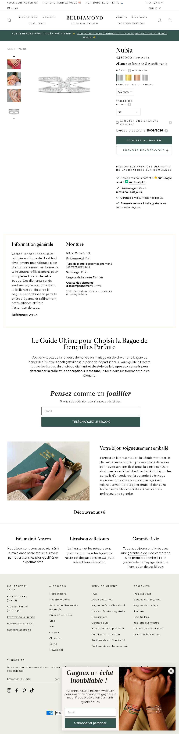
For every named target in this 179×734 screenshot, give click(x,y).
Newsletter (56, 649)
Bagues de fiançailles (147, 599)
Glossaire (55, 638)
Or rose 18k (136, 77)
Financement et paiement (107, 628)
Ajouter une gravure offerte (139, 123)
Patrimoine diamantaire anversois (63, 607)
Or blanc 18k (120, 77)
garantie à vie (137, 553)
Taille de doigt (124, 103)
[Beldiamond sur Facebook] (17, 690)
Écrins (53, 643)
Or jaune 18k (128, 77)
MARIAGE (49, 17)
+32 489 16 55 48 (17, 606)
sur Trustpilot (137, 182)
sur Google (165, 178)
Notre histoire (58, 593)
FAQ (94, 593)
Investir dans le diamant (149, 628)
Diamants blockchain (147, 634)
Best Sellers (141, 616)
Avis (51, 626)
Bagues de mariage (146, 605)
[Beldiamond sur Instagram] (9, 690)
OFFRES (12, 7)
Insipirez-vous (142, 593)
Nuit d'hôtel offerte (19, 629)
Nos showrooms (132, 23)
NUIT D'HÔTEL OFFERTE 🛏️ (105, 2)
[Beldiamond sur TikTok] (32, 690)
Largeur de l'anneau (135, 84)
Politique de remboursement (109, 646)
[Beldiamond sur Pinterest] (24, 690)
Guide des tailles (101, 599)
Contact (54, 632)
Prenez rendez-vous (19, 623)
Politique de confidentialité (108, 640)
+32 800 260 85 (17, 596)
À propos (139, 17)
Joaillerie (37, 23)
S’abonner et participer (90, 723)
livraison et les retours (88, 548)
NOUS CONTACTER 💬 (22, 2)
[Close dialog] (171, 671)
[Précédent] (14, 57)
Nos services (99, 616)
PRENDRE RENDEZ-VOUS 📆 (61, 2)
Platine (145, 77)
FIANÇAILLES (28, 17)
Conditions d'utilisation (105, 634)
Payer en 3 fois (141, 57)
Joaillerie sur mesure (146, 622)
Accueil (11, 48)
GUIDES (121, 17)
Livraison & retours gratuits (108, 611)
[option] (89, 35)
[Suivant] (14, 117)
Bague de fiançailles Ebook (108, 605)
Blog (52, 620)
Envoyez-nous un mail (21, 616)
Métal (131, 70)
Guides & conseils (60, 615)
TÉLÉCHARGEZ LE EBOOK (91, 421)
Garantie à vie (100, 622)
